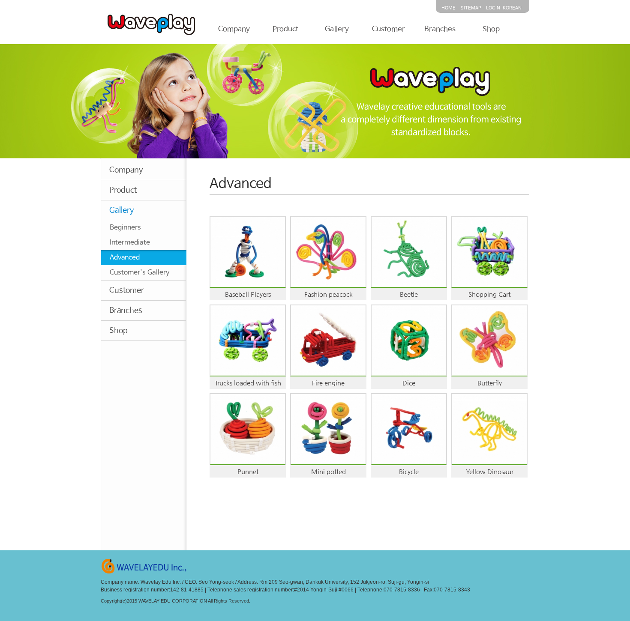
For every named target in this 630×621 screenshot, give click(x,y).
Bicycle (409, 471)
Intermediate (130, 243)
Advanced (125, 258)
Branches (440, 29)
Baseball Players (248, 294)
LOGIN (493, 8)
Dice (408, 382)
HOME (448, 8)
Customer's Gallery (139, 273)
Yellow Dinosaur (489, 471)
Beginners (125, 228)
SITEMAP (471, 8)
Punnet (247, 471)
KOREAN (512, 8)
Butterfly (489, 382)
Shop (491, 29)
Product (285, 29)
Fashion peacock (328, 294)
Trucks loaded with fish (248, 382)
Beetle (409, 294)
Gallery (337, 29)
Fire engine (328, 382)
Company (234, 29)
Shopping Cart (489, 294)
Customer (388, 29)
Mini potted (328, 471)
